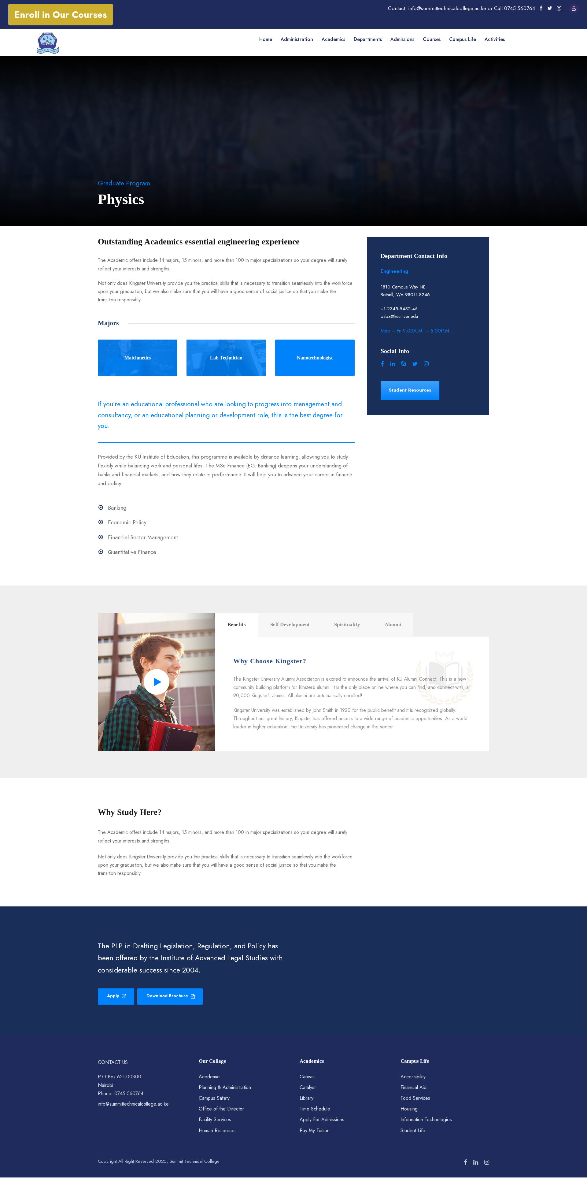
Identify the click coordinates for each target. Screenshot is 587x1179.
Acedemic (209, 1076)
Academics (333, 39)
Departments (368, 39)
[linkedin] (392, 364)
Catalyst (308, 1087)
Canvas (307, 1076)
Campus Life (462, 39)
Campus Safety (214, 1098)
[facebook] (541, 8)
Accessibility (413, 1076)
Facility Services (215, 1119)
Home (265, 39)
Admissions (402, 39)
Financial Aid (413, 1087)
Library (306, 1098)
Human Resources (218, 1130)
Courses (432, 39)
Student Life (413, 1130)
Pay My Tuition (315, 1130)
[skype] (403, 364)
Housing (409, 1108)
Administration (297, 39)
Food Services (415, 1098)
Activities (495, 39)
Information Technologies (426, 1119)
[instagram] (559, 8)
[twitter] (549, 8)
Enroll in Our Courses (60, 14)
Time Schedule (315, 1108)
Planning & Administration (225, 1087)
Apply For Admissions (322, 1119)
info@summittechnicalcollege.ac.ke (133, 1103)
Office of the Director (221, 1108)
